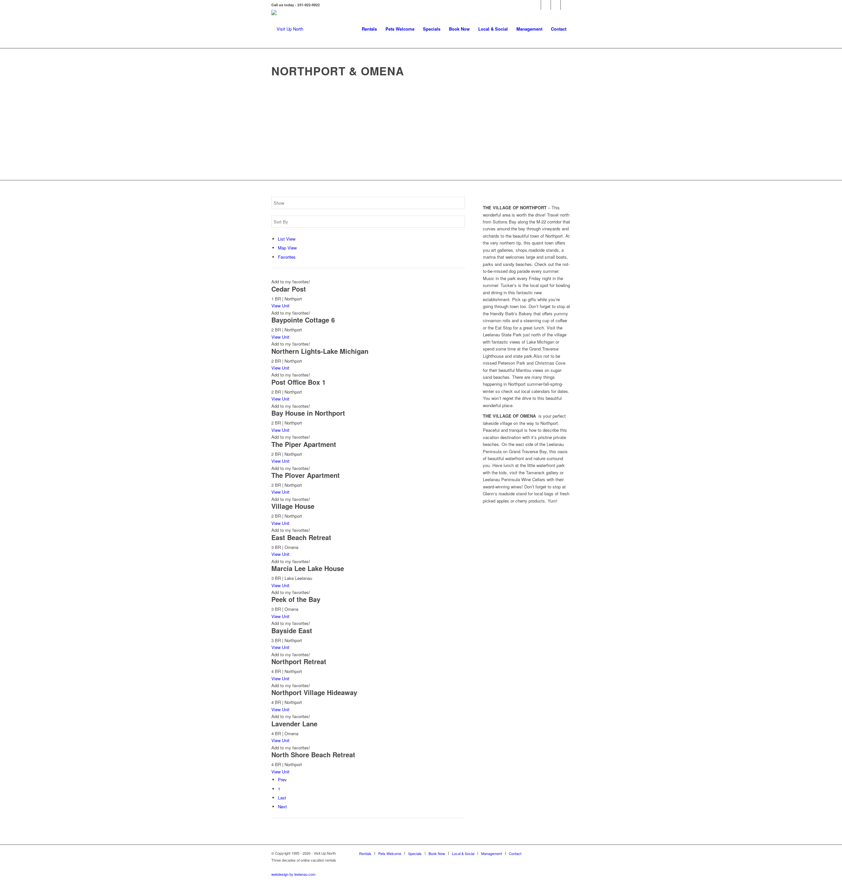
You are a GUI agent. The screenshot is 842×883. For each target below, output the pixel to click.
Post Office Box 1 (298, 382)
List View (286, 239)
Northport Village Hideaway (314, 692)
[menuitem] (369, 29)
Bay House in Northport (308, 413)
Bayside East (291, 630)
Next (282, 806)
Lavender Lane (294, 723)
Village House (292, 506)
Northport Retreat (298, 661)
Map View (287, 248)
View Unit (280, 305)
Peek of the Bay (295, 599)
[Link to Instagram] (566, 5)
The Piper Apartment (303, 444)
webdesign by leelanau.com (293, 874)
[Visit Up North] (287, 29)
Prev (282, 779)
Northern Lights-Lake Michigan (319, 351)
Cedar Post (288, 289)
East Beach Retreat (301, 537)
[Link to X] (555, 5)
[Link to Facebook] (536, 5)
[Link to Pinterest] (546, 5)
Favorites (287, 257)
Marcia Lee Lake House (307, 568)
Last (282, 797)
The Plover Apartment (305, 475)
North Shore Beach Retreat (313, 754)
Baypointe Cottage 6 (303, 320)
